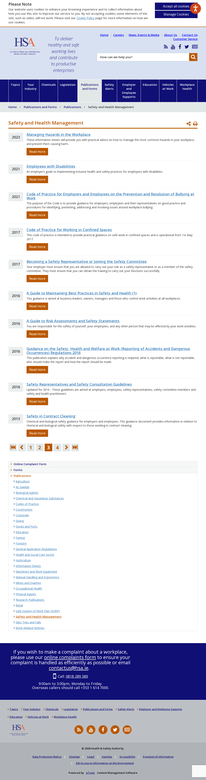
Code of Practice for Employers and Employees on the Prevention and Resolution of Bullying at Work (110, 196)
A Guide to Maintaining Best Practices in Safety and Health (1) (82, 293)
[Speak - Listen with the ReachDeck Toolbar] (195, 8)
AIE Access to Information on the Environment (105, 763)
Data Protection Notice (47, 756)
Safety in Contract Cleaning (51, 416)
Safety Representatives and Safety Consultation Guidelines (79, 384)
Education (150, 85)
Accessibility (127, 756)
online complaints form (70, 657)
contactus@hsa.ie (68, 667)
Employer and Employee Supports (129, 91)
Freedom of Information (158, 756)
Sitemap (74, 756)
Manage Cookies (176, 14)
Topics (15, 85)
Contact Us (190, 35)
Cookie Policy (85, 18)
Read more (37, 151)
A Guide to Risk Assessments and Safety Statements (73, 320)
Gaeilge (107, 756)
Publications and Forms (89, 87)
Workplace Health (187, 87)
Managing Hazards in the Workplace (59, 134)
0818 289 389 (77, 676)
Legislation (67, 85)
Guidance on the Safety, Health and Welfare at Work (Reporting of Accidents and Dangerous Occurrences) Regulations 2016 (108, 350)
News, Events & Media (144, 35)
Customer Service (185, 39)
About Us (170, 35)
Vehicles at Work (168, 87)
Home (104, 35)
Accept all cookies (176, 6)
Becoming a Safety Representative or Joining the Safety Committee (87, 261)
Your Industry (31, 87)
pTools (90, 773)
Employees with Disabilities (51, 166)
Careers (118, 35)
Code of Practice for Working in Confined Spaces (69, 229)
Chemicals (48, 85)
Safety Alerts (109, 87)
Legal (90, 756)
